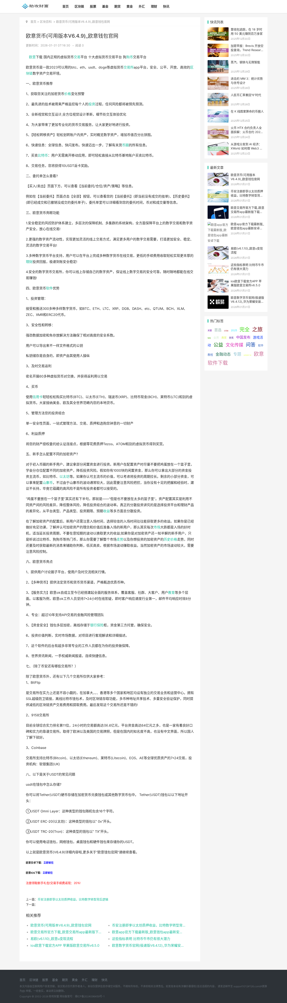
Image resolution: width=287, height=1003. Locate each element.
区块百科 (46, 21)
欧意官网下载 (247, 355)
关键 (210, 330)
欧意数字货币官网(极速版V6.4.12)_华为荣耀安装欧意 (148, 945)
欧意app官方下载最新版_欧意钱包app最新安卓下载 (148, 932)
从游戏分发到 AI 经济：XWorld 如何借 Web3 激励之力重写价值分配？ (247, 148)
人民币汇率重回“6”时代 (246, 95)
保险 (100, 625)
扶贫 (231, 337)
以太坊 (64, 477)
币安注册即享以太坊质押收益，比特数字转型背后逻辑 (73, 899)
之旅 (257, 329)
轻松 (209, 338)
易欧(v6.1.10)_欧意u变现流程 (51, 939)
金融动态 (223, 354)
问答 (250, 345)
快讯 (166, 6)
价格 (67, 94)
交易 (77, 57)
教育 (171, 593)
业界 (216, 337)
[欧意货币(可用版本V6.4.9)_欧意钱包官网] (218, 175)
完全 (245, 329)
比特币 (43, 155)
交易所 (129, 67)
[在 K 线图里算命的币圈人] (218, 112)
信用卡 (38, 397)
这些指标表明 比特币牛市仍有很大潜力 (141, 939)
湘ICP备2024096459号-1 (90, 996)
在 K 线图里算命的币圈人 (247, 111)
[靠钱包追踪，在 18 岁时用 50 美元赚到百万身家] (218, 30)
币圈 (125, 145)
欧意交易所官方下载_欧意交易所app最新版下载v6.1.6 (67, 932)
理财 (154, 6)
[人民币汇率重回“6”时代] (218, 95)
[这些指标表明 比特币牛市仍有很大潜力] (218, 265)
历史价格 (170, 539)
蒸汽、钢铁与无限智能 (245, 62)
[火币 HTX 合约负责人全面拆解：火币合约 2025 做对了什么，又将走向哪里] (218, 128)
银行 (93, 625)
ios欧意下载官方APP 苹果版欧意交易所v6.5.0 (64, 945)
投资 (91, 104)
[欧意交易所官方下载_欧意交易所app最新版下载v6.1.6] (218, 208)
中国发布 (243, 337)
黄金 (129, 6)
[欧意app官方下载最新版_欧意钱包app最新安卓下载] (218, 224)
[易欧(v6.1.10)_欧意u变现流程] (218, 249)
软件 (49, 288)
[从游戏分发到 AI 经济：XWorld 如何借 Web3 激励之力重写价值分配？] (218, 144)
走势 (120, 539)
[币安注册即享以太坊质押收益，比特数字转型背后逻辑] (218, 192)
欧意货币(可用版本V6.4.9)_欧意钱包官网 (60, 925)
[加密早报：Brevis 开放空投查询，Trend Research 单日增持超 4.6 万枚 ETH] (218, 46)
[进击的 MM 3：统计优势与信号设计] (218, 79)
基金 (105, 6)
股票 (93, 6)
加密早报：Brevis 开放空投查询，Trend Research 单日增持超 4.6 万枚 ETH (247, 50)
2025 (234, 330)
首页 (65, 6)
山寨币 (48, 483)
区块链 (79, 6)
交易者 (226, 331)
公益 (218, 345)
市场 (157, 527)
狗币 (129, 57)
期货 (117, 6)
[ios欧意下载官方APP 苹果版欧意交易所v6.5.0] (218, 282)
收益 (106, 511)
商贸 (223, 337)
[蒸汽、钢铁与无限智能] (218, 63)
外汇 (142, 6)
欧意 (32, 57)
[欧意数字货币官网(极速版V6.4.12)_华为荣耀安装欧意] (218, 298)
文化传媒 (234, 344)
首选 (217, 330)
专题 (237, 354)
